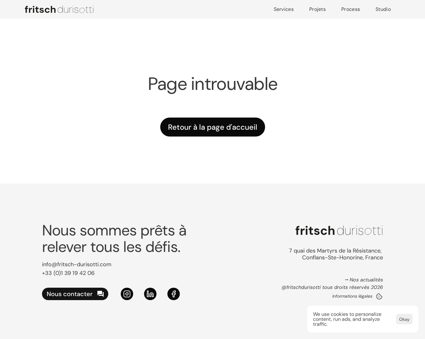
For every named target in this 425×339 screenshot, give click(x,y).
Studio (383, 9)
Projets (317, 9)
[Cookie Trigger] (379, 296)
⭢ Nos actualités (363, 279)
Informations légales (352, 296)
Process (350, 9)
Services (284, 9)
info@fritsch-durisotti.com (76, 264)
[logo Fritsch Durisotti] (59, 9)
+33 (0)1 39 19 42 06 (68, 273)
